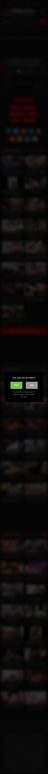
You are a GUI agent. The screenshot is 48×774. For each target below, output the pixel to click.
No (31, 385)
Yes (16, 385)
